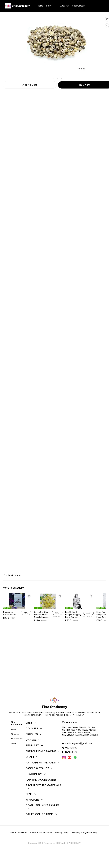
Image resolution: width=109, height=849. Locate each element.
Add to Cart (29, 84)
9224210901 (71, 747)
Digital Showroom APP (68, 843)
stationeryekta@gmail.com (78, 743)
